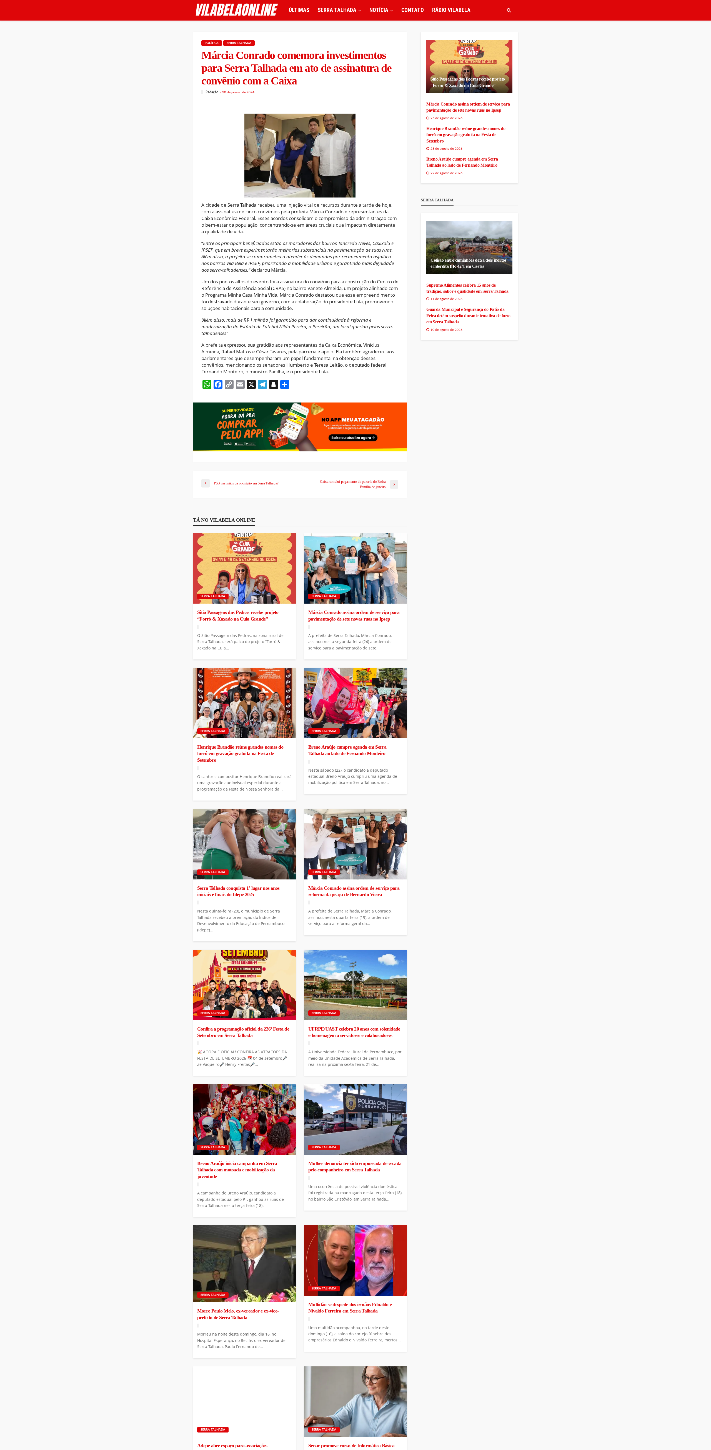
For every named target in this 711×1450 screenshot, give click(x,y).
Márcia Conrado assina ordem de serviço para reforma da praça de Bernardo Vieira (353, 891)
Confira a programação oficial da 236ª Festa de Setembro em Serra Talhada (243, 1032)
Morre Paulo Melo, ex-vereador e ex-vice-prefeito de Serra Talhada (238, 1314)
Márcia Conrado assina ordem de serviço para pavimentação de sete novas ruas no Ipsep (353, 615)
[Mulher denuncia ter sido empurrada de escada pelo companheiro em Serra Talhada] (355, 1119)
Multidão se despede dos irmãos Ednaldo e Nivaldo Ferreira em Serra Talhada (350, 1308)
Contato (412, 10)
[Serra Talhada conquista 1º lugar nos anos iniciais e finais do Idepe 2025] (244, 844)
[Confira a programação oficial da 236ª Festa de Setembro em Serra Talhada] (244, 985)
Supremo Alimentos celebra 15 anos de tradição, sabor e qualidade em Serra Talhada (467, 288)
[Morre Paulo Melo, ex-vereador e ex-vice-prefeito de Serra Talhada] (244, 1263)
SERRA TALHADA (337, 10)
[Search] (509, 10)
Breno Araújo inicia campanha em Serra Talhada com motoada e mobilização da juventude (237, 1170)
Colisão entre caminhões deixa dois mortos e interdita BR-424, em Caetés (468, 263)
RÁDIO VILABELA (451, 10)
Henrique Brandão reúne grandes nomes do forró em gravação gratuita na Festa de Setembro (240, 753)
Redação (212, 92)
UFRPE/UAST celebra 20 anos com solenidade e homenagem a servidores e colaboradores (354, 1032)
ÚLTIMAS (299, 10)
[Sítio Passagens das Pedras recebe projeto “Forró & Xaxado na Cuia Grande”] (244, 568)
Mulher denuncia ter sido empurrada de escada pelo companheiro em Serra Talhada (354, 1166)
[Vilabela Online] (237, 10)
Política (212, 42)
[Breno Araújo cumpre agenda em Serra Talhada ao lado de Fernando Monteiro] (355, 703)
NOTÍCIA (378, 10)
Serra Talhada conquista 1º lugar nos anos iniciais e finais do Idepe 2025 (238, 891)
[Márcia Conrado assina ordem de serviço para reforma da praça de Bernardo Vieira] (355, 844)
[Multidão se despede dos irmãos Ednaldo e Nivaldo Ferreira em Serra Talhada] (355, 1260)
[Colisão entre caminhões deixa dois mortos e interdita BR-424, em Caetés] (469, 247)
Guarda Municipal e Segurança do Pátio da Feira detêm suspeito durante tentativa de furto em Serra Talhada (468, 315)
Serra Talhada (239, 42)
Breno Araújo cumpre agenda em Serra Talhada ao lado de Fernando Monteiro (347, 750)
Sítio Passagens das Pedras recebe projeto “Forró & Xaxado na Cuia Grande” (237, 615)
